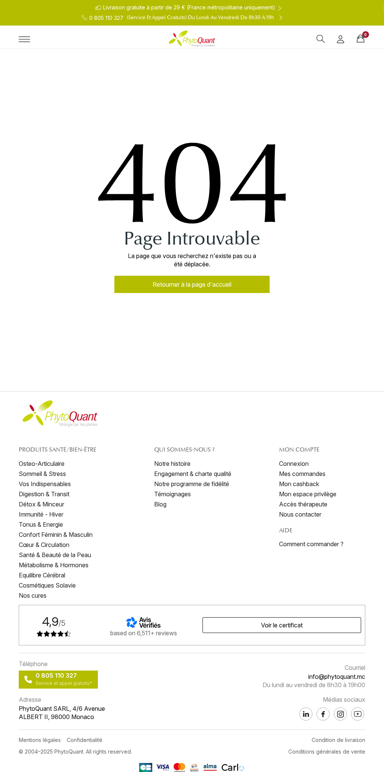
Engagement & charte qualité (192, 473)
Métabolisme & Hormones (53, 565)
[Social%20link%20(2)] (306, 714)
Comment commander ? (311, 544)
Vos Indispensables (45, 484)
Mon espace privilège (307, 494)
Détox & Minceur (41, 504)
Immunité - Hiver (41, 514)
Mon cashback (299, 484)
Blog (160, 504)
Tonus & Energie (41, 524)
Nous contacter (300, 514)
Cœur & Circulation (44, 544)
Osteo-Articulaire (41, 463)
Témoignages (172, 494)
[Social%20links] (357, 714)
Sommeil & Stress (42, 473)
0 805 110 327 (56, 675)
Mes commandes (302, 473)
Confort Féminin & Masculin (56, 534)
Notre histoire (172, 463)
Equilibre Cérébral (42, 575)
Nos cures (32, 595)
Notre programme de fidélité (191, 484)
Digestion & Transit (44, 494)
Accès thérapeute (303, 504)
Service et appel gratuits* (64, 683)
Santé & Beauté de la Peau (55, 555)
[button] (192, 284)
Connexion (294, 463)
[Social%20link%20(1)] (323, 714)
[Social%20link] (340, 714)
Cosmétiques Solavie (47, 585)
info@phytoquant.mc (336, 676)
